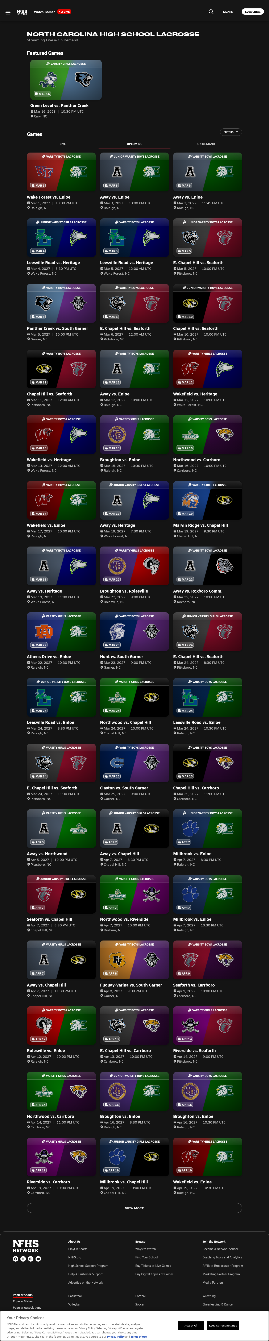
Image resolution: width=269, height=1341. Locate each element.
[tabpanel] (162, 1304)
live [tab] (63, 144)
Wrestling (209, 1296)
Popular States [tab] (23, 1301)
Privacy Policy (116, 1336)
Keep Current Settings (223, 1325)
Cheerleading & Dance (218, 1304)
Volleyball (74, 1304)
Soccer (139, 1304)
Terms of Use (139, 1336)
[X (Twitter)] (23, 1259)
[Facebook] (15, 1259)
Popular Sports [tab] (23, 1294)
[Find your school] (211, 11)
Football (140, 1296)
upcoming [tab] (134, 144)
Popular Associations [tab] (27, 1307)
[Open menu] (8, 12)
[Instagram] (30, 1259)
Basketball (75, 1296)
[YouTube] (38, 1259)
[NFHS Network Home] (22, 12)
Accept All (191, 1325)
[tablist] (34, 1301)
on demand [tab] (206, 144)
